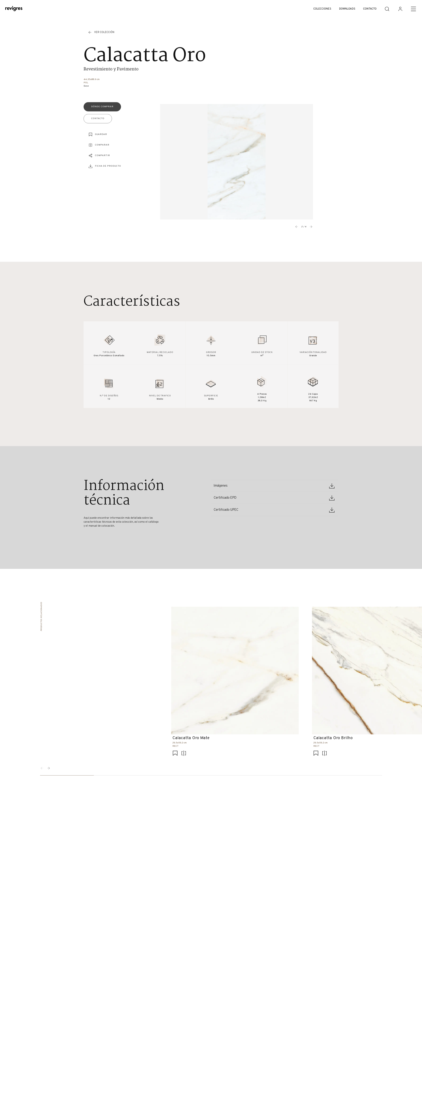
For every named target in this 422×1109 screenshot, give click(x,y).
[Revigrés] (13, 9)
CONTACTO (370, 9)
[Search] (387, 9)
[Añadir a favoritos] (175, 754)
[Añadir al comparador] (183, 754)
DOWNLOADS (347, 9)
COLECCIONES (322, 9)
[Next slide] (311, 227)
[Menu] (413, 9)
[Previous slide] (297, 227)
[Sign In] (400, 9)
